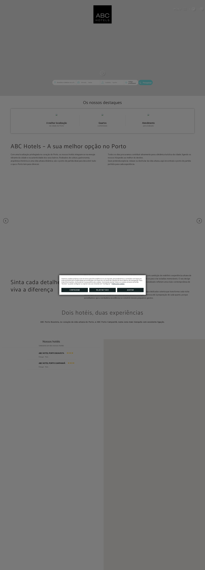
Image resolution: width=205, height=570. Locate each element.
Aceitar (130, 290)
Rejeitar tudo (102, 290)
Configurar (75, 290)
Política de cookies (118, 284)
